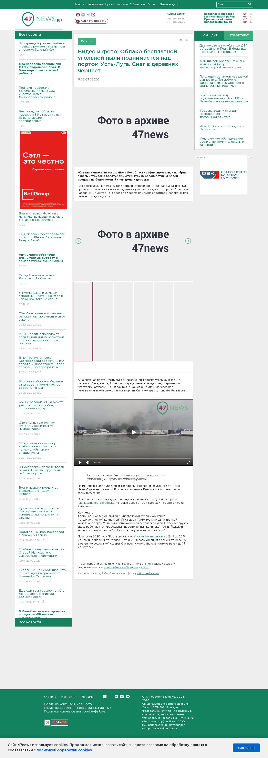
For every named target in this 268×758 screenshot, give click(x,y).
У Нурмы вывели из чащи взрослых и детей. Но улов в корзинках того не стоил (41, 298)
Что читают (239, 35)
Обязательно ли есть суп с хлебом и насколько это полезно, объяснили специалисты (39, 450)
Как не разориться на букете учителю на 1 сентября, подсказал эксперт (41, 408)
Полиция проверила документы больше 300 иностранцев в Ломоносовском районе (37, 95)
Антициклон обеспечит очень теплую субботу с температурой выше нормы (222, 64)
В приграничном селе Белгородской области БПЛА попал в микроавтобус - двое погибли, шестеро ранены (41, 365)
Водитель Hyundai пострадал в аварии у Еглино (41, 536)
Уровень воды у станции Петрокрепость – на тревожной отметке (219, 113)
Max (128, 696)
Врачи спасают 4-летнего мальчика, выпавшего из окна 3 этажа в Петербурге (41, 219)
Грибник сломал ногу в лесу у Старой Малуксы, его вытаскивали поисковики (42, 555)
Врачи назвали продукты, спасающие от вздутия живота (38, 493)
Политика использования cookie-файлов (75, 711)
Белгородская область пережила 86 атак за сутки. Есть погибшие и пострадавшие (40, 118)
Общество (138, 4)
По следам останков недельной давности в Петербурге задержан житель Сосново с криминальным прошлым (224, 81)
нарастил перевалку (151, 536)
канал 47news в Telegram (121, 567)
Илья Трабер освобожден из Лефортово (222, 128)
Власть (79, 4)
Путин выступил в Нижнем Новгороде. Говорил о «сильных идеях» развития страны (39, 515)
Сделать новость (93, 21)
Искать (249, 4)
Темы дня (209, 35)
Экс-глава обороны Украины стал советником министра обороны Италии (41, 387)
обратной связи (148, 573)
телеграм (88, 14)
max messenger (93, 14)
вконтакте (83, 14)
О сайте (50, 697)
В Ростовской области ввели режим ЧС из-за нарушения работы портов (41, 473)
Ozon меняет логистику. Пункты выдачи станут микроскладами (37, 428)
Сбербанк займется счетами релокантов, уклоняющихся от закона (42, 319)
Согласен (246, 748)
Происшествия (116, 4)
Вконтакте (116, 696)
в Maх (145, 567)
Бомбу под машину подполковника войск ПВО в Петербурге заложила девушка (224, 98)
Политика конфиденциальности (68, 704)
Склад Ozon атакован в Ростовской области (37, 279)
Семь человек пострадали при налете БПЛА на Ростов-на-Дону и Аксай (42, 240)
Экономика (95, 4)
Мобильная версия (78, 14)
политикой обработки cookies (64, 750)
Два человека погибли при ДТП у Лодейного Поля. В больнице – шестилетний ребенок (224, 48)
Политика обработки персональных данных (77, 708)
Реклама (87, 697)
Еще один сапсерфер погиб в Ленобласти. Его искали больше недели (41, 596)
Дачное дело (169, 4)
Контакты (68, 697)
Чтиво (153, 4)
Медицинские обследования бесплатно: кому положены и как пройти (222, 141)
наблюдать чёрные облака (96, 503)
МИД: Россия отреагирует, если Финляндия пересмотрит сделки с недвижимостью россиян (42, 341)
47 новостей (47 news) (160, 697)
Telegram (122, 696)
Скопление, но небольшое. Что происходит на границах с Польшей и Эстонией (42, 576)
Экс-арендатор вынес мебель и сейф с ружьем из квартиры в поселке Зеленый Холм (42, 49)
